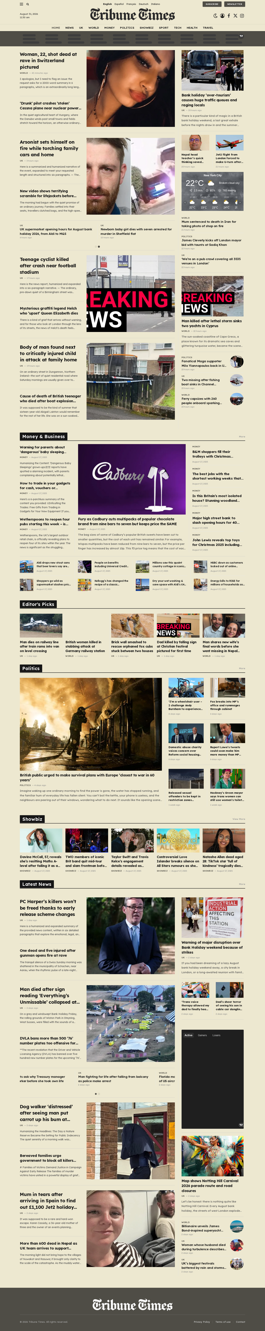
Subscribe (212, 4)
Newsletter (234, 4)
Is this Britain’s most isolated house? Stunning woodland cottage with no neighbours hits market (216, 498)
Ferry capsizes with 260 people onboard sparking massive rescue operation (201, 401)
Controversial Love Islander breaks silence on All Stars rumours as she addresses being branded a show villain (178, 861)
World (94, 27)
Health (192, 27)
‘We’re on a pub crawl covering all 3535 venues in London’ (211, 261)
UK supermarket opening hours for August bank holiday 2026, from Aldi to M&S (56, 231)
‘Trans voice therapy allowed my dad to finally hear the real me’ (195, 1005)
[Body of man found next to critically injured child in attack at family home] (131, 381)
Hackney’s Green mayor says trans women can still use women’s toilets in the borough (227, 796)
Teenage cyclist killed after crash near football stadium (48, 265)
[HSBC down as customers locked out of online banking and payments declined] (200, 567)
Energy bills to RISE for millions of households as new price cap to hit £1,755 (227, 582)
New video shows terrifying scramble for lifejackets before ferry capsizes (47, 193)
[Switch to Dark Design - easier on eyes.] (215, 16)
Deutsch (143, 4)
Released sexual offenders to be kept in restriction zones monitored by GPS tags (184, 796)
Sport (164, 27)
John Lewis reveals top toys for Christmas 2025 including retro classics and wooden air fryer (217, 542)
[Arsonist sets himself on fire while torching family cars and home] (131, 176)
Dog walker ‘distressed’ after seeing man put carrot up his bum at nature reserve (46, 1113)
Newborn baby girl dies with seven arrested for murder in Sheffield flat (136, 231)
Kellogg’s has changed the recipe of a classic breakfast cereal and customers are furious (111, 582)
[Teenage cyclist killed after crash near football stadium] (131, 293)
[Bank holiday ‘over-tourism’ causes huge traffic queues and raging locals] (213, 70)
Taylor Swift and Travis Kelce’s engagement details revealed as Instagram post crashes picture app (130, 861)
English (107, 4)
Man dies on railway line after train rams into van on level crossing (39, 646)
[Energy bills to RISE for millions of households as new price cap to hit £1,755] (200, 585)
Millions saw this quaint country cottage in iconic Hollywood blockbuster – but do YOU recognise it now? (168, 564)
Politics (127, 27)
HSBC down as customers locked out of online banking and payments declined (227, 564)
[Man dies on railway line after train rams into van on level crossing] (41, 626)
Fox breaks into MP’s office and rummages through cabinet (225, 705)
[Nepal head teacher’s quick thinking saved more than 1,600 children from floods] (195, 142)
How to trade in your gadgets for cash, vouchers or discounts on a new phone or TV (45, 485)
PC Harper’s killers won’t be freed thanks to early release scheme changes (48, 907)
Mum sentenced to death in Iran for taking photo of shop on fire (209, 224)
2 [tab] (98, 247)
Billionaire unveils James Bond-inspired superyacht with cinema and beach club (203, 1228)
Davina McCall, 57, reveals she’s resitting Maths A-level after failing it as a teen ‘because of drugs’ (40, 861)
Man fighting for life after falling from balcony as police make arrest (55, 1079)
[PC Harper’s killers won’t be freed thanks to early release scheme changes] (131, 935)
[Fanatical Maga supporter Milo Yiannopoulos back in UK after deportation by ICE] (237, 361)
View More (239, 819)
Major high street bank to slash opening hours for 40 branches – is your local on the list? (217, 520)
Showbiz (147, 27)
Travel (208, 27)
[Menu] (21, 4)
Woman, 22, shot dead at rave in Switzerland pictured (48, 60)
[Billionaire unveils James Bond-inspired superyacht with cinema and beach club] (237, 1226)
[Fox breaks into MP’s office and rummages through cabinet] (227, 687)
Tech (177, 27)
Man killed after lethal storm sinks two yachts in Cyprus (212, 323)
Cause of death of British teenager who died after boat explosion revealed (50, 398)
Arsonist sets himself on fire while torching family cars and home (49, 148)
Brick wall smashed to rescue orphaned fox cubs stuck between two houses (132, 646)
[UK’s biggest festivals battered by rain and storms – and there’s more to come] (237, 1264)
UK (81, 27)
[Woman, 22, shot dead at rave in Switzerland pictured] (131, 88)
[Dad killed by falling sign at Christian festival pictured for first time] (178, 626)
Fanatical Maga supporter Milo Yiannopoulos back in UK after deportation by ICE (204, 363)
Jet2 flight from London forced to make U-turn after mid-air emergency (229, 158)
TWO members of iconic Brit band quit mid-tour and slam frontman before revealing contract (86, 861)
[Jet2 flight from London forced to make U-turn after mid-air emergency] (230, 142)
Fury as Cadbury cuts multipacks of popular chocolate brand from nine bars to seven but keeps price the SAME (127, 521)
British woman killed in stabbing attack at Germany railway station (85, 646)
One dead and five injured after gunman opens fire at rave (48, 953)
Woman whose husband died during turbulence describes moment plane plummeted (204, 1247)
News (69, 27)
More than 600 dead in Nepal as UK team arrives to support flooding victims (48, 1246)
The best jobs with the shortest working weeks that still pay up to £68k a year (216, 476)
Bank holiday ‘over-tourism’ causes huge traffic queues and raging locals (209, 100)
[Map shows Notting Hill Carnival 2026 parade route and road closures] (213, 1156)
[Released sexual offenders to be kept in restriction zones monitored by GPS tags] (186, 779)
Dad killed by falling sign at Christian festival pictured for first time (176, 646)
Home (56, 27)
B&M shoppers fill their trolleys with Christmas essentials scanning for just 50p (215, 454)
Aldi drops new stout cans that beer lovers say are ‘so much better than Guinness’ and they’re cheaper (53, 564)
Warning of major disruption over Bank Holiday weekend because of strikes (212, 947)
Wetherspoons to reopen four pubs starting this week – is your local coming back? (45, 521)
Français (131, 4)
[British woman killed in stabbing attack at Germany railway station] (86, 626)
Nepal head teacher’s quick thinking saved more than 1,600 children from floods (193, 158)
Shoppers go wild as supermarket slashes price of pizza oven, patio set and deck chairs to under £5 (53, 582)
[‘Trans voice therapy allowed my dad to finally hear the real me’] (195, 990)
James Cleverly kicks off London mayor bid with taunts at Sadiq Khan (211, 242)
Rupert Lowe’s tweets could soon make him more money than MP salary (225, 750)
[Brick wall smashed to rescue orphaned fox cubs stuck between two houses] (132, 626)
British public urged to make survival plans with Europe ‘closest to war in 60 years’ (87, 777)
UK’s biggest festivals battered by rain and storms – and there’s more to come (204, 1265)
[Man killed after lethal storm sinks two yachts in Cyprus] (213, 296)
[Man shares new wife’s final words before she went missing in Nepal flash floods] (224, 626)
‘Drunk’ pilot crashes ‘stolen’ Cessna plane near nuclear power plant (49, 105)
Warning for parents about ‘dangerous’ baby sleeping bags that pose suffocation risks (43, 449)
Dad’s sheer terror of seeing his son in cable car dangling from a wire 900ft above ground (229, 1005)
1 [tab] (95, 247)
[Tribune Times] (132, 16)
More (242, 436)
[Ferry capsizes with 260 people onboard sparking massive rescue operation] (237, 399)
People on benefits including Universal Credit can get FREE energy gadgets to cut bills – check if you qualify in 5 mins (111, 564)
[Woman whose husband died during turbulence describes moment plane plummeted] (237, 1245)
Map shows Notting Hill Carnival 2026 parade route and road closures (210, 1186)
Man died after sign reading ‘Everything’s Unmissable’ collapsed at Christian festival (48, 995)
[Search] (27, 4)
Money (109, 27)
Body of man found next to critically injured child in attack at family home (48, 353)
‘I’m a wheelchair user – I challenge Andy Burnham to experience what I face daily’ (185, 705)
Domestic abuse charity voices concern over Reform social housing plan (185, 750)
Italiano (155, 4)
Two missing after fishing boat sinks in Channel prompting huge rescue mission (201, 382)
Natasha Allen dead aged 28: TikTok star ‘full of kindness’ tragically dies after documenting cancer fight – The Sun (223, 861)
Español (119, 4)
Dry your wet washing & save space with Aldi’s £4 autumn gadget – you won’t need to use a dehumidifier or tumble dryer (168, 582)
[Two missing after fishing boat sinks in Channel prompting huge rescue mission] (237, 380)
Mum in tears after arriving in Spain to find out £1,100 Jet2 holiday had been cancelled (48, 1200)
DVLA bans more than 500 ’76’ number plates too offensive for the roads (48, 1041)
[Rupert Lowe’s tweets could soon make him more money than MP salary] (227, 733)
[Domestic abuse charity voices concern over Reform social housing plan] (186, 733)
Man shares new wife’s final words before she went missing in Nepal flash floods (221, 646)
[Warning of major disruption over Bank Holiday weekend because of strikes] (213, 917)
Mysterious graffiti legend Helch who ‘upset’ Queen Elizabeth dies (49, 310)
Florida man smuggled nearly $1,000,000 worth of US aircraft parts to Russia (136, 1079)
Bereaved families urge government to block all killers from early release (46, 1158)
